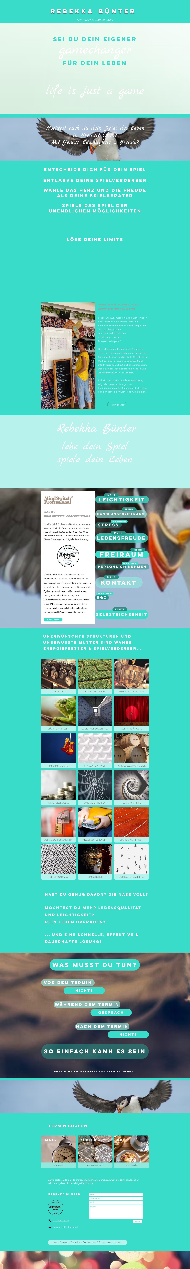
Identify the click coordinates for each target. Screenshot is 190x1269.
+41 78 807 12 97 (61, 1220)
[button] (116, 404)
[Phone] (49, 1220)
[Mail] (49, 1227)
